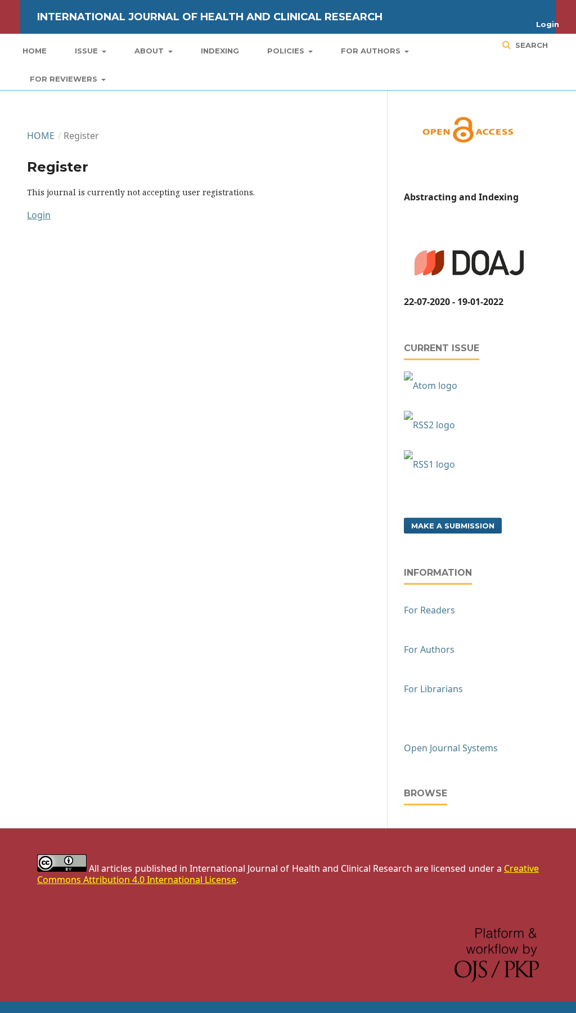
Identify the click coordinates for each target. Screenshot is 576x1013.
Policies (287, 50)
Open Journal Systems (451, 748)
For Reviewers (65, 78)
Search (530, 45)
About (150, 50)
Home (34, 50)
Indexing (220, 50)
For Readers (429, 610)
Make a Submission (452, 525)
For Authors (372, 50)
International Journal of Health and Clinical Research (209, 17)
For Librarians (433, 689)
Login (547, 24)
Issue (87, 50)
